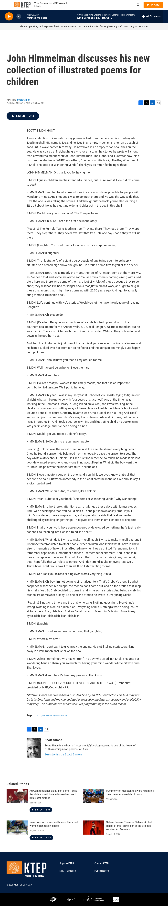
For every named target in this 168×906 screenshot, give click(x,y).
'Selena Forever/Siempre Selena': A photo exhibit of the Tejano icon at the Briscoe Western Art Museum (129, 826)
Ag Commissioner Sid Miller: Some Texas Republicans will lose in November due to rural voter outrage (53, 794)
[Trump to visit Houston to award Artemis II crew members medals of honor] (93, 796)
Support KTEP (67, 863)
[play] (9, 16)
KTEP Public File (68, 871)
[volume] (19, 16)
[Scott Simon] (34, 748)
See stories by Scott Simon (63, 754)
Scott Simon (23, 99)
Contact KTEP (101, 863)
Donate (155, 5)
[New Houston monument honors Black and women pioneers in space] (17, 827)
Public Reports (101, 871)
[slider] (24, 16)
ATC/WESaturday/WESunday (52, 715)
